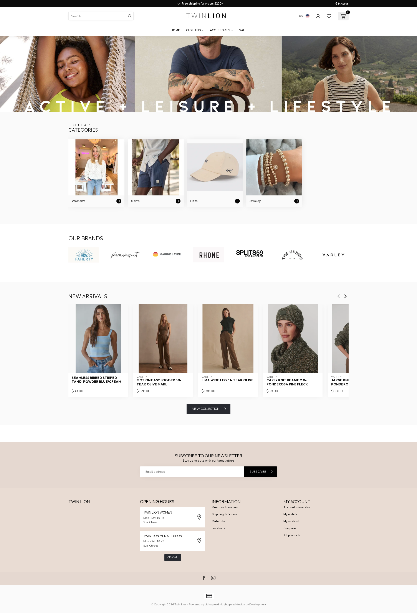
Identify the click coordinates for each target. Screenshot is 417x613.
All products (291, 535)
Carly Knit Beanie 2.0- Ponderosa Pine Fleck (287, 382)
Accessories (220, 30)
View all (173, 557)
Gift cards (342, 4)
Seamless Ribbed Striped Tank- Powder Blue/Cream (96, 380)
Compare (289, 528)
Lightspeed (212, 604)
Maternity (218, 521)
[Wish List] (329, 16)
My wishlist (291, 521)
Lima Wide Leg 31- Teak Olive (227, 380)
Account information (297, 507)
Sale (243, 30)
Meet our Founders (225, 507)
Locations (218, 528)
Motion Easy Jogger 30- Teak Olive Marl (159, 382)
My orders (290, 514)
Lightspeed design (233, 604)
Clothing (193, 30)
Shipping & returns (225, 514)
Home (175, 30)
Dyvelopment (257, 604)
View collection (205, 409)
